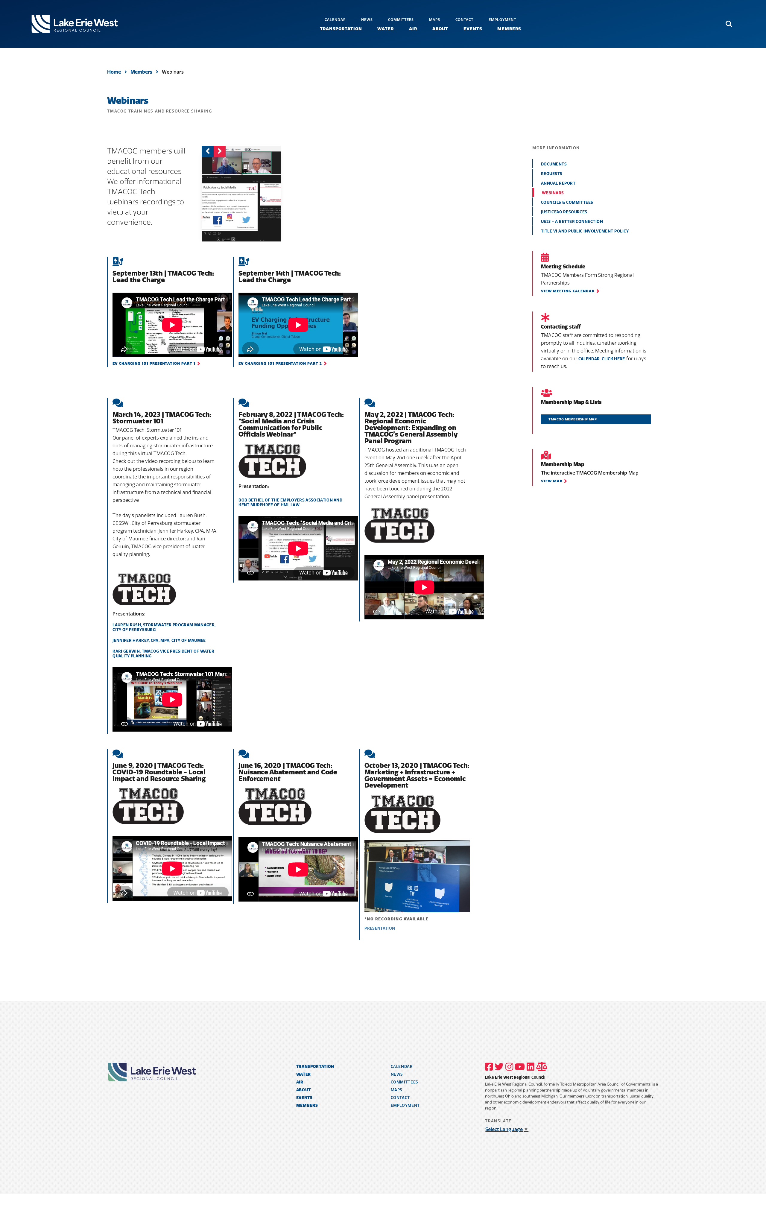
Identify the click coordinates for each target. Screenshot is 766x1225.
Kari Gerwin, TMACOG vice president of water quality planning (163, 653)
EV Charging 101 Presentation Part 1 (154, 363)
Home (114, 72)
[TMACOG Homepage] (74, 24)
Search (728, 21)
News (367, 19)
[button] (220, 151)
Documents (554, 164)
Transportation (341, 28)
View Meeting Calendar (568, 291)
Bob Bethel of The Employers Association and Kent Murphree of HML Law (290, 502)
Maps (434, 19)
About (440, 28)
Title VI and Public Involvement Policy (585, 231)
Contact (464, 19)
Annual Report (558, 183)
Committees (401, 19)
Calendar (335, 19)
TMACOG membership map (572, 419)
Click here (613, 358)
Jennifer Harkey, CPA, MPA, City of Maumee (159, 640)
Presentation (379, 928)
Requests (552, 173)
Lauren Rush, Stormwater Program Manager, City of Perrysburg (164, 627)
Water (385, 28)
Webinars (553, 192)
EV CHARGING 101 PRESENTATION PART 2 (280, 363)
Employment (502, 19)
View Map (552, 481)
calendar (589, 358)
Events (472, 28)
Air (413, 28)
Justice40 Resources (564, 211)
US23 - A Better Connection (572, 221)
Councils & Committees (567, 202)
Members (509, 28)
